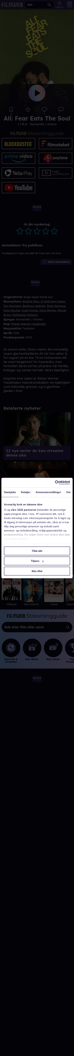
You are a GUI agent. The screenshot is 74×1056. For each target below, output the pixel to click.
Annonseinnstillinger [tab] (48, 492)
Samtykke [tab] (10, 492)
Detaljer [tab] (25, 492)
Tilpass (35, 560)
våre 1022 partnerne (23, 509)
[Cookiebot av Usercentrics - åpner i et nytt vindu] (55, 482)
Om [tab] (68, 492)
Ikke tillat (37, 571)
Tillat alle (37, 550)
